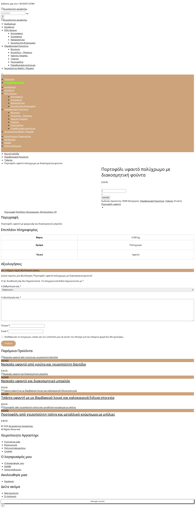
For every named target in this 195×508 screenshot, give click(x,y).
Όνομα (5, 325)
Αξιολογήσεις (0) (48, 212)
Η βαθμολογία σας (11, 286)
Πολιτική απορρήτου (15, 448)
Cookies (8, 451)
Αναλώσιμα (10, 23)
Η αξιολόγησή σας (11, 297)
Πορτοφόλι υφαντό (111, 204)
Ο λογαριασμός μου (14, 463)
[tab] (9, 212)
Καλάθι (7, 466)
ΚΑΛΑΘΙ (105, 198)
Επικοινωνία (10, 445)
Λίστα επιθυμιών (12, 469)
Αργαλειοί (9, 27)
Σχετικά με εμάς (12, 441)
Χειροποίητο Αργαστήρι (21, 426)
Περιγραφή (9, 212)
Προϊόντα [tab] (9, 79)
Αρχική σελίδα (11, 153)
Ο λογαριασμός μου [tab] (14, 82)
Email (4, 331)
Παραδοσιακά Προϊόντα (16, 46)
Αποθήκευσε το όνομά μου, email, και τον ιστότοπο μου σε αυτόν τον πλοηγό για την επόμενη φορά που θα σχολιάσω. (64, 336)
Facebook (9, 481)
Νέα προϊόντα (11, 493)
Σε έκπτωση (10, 496)
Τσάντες (8, 160)
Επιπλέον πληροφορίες (27, 212)
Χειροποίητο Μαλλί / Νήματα (19, 68)
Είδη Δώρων (10, 30)
